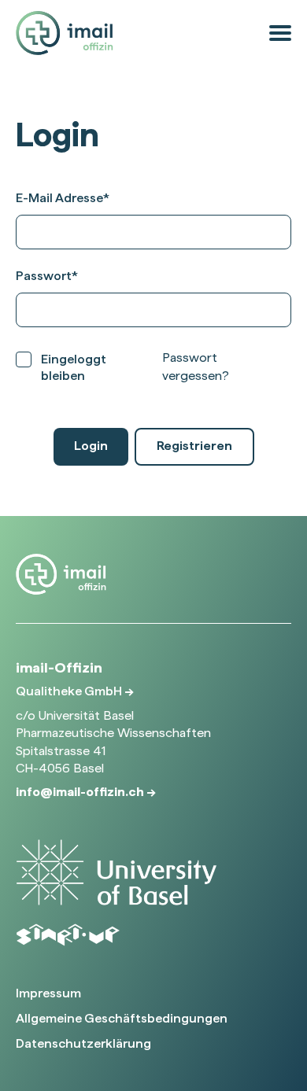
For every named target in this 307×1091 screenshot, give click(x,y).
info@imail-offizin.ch (81, 791)
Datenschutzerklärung (83, 1043)
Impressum (48, 993)
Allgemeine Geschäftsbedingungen (121, 1018)
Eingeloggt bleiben (73, 367)
